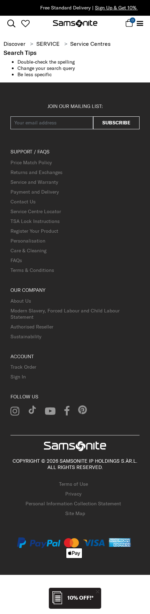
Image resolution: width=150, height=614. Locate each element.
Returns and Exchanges (36, 172)
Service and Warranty (34, 182)
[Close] (97, 591)
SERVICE (48, 43)
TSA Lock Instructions (35, 221)
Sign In (18, 377)
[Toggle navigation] (140, 23)
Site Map (75, 513)
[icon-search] (11, 23)
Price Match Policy (31, 162)
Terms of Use (73, 484)
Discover (14, 43)
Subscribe (116, 123)
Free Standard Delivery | (80, 8)
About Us (20, 301)
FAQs (16, 260)
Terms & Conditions (32, 270)
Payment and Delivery (34, 192)
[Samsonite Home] (75, 23)
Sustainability (26, 336)
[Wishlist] (25, 23)
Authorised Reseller (31, 327)
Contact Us (23, 201)
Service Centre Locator (35, 211)
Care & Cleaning (28, 250)
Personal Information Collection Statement (73, 503)
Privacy (73, 494)
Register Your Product (34, 231)
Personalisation (27, 241)
